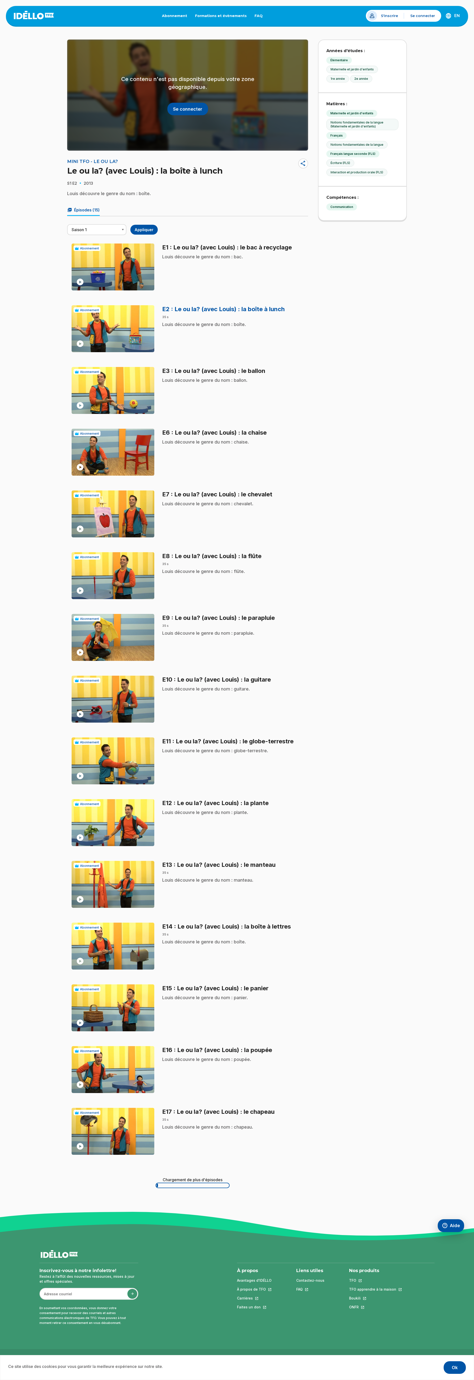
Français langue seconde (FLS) (352, 154)
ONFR (372, 1307)
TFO (372, 1280)
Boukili (372, 1298)
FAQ (261, 17)
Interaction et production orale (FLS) (357, 172)
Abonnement (174, 16)
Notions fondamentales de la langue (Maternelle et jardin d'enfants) (357, 124)
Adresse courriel (55, 1296)
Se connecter (422, 16)
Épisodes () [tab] (83, 210)
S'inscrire (389, 16)
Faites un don (254, 1307)
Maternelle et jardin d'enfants (352, 69)
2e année (361, 79)
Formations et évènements (221, 16)
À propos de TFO (254, 1289)
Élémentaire (339, 60)
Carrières (254, 1298)
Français (336, 135)
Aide (453, 1226)
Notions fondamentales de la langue (357, 144)
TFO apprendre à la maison (372, 1289)
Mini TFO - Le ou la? (92, 161)
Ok (455, 1367)
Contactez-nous (310, 1280)
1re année (338, 79)
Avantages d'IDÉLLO (254, 1280)
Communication (341, 207)
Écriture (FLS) (340, 163)
